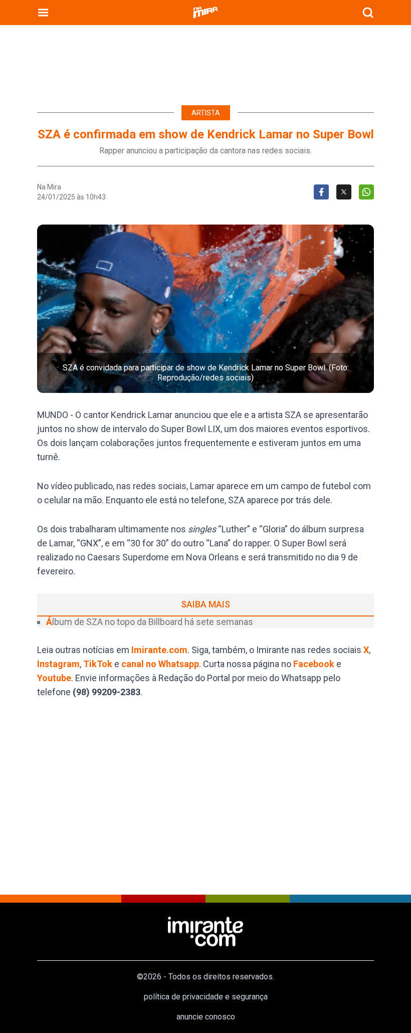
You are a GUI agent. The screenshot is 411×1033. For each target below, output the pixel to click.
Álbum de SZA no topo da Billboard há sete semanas (149, 621)
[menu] (43, 13)
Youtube (54, 678)
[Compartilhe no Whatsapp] (366, 191)
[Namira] (205, 13)
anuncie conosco (205, 1016)
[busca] (368, 13)
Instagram (58, 664)
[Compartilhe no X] (344, 192)
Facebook (313, 664)
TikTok (97, 664)
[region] (205, 60)
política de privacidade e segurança (206, 996)
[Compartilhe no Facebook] (321, 191)
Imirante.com (159, 650)
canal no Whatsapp (160, 664)
